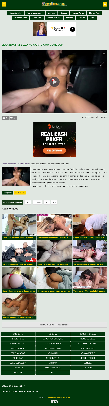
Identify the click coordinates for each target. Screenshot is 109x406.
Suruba (88, 363)
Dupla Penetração (53, 339)
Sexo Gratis (23, 164)
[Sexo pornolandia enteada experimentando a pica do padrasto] (90, 251)
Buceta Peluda (88, 334)
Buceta (64, 13)
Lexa (47, 202)
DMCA (4, 386)
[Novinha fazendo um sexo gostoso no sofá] (54, 251)
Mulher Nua (94, 13)
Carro (28, 202)
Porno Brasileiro (9, 164)
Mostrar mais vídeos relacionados (54, 325)
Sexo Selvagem (18, 363)
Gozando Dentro (87, 343)
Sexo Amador (15, 13)
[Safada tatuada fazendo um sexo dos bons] (54, 225)
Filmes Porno (78, 13)
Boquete (51, 13)
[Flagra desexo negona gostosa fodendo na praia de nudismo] (90, 225)
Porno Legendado (35, 13)
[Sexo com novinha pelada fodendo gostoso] (19, 225)
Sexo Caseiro (87, 353)
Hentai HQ (33, 391)
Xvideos (69, 18)
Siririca (53, 363)
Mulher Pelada (20, 18)
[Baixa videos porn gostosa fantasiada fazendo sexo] (19, 251)
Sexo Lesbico (87, 358)
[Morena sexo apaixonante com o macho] (54, 278)
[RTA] (54, 402)
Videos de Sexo (54, 18)
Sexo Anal (37, 18)
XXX (92, 18)
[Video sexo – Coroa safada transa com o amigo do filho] (90, 278)
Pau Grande (87, 348)
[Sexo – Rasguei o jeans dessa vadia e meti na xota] (19, 278)
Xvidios (81, 18)
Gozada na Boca (52, 343)
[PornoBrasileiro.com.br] (54, 6)
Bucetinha (18, 339)
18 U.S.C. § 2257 (17, 386)
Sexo (54, 202)
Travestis (17, 368)
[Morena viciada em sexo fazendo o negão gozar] (19, 304)
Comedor (37, 202)
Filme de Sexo (87, 339)
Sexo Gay (18, 358)
